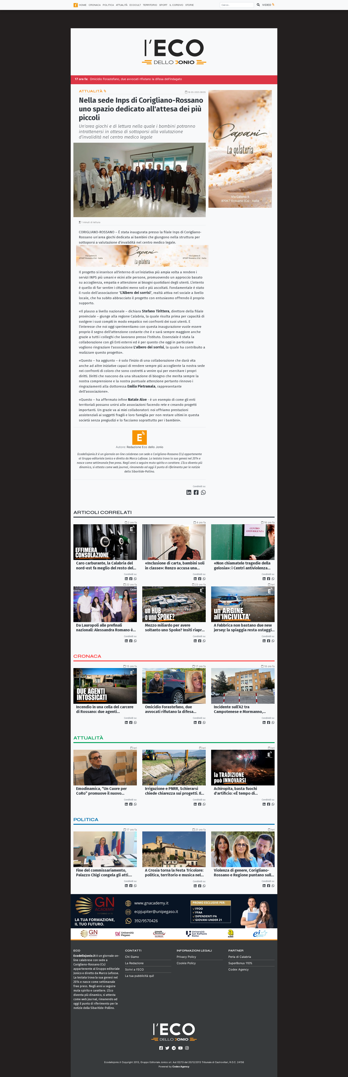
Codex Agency (238, 969)
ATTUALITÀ (121, 5)
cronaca (87, 656)
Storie (189, 5)
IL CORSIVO (176, 5)
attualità (88, 738)
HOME (82, 5)
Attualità (91, 91)
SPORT (163, 5)
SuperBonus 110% (240, 963)
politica (85, 819)
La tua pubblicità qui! (139, 976)
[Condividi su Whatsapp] (203, 492)
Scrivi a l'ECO (134, 969)
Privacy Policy (186, 957)
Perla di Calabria (239, 957)
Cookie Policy (186, 963)
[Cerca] (258, 4)
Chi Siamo (132, 957)
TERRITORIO (150, 5)
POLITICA (108, 5)
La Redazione (134, 963)
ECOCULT (135, 5)
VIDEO (267, 5)
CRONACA (95, 5)
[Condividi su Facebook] (196, 492)
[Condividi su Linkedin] (189, 492)
